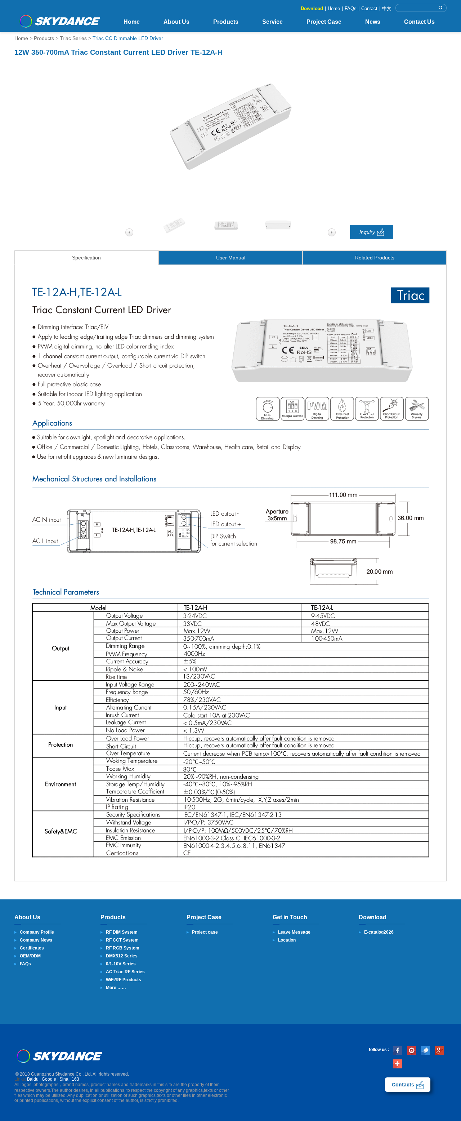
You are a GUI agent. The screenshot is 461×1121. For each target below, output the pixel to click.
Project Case (323, 22)
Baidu (33, 1079)
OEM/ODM (30, 955)
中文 (386, 8)
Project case (205, 932)
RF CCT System (122, 940)
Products (225, 22)
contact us (407, 1084)
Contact (369, 8)
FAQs (351, 8)
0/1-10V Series (121, 963)
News (372, 22)
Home (334, 8)
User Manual (230, 258)
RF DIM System (122, 932)
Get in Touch (290, 917)
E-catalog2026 (379, 932)
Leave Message (294, 932)
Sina (63, 1079)
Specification (86, 258)
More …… (116, 987)
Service (272, 22)
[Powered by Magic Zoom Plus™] (230, 127)
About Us (176, 22)
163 (75, 1079)
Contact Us (419, 22)
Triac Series (73, 38)
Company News (36, 940)
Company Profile (37, 932)
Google (49, 1079)
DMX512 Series (122, 955)
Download (312, 8)
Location (287, 940)
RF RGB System (122, 948)
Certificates (32, 948)
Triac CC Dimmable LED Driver (128, 38)
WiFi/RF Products (123, 979)
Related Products (374, 258)
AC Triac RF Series (125, 971)
